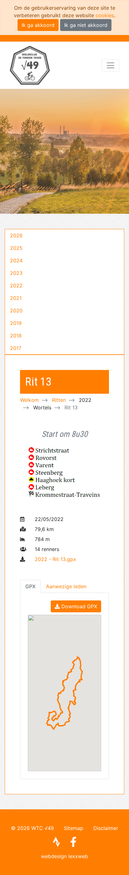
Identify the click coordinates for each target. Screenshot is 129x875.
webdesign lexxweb (64, 856)
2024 (16, 260)
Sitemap (73, 828)
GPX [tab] (30, 586)
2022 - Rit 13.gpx (55, 559)
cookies (104, 15)
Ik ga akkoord (38, 25)
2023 (16, 273)
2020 (16, 310)
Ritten (59, 400)
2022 (16, 285)
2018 (16, 335)
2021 (16, 298)
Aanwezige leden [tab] (66, 586)
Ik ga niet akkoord (85, 25)
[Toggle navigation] (110, 65)
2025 (16, 248)
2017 (15, 348)
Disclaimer (105, 828)
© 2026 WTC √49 (32, 828)
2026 (16, 235)
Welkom (29, 400)
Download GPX (78, 606)
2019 (16, 323)
